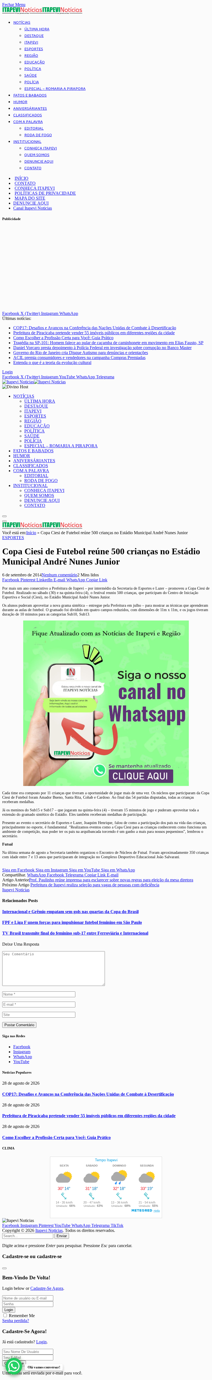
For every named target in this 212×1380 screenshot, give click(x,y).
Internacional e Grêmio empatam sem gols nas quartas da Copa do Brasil (70, 911)
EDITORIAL (34, 128)
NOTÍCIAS (21, 22)
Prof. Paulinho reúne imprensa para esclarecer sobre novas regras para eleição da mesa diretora (111, 880)
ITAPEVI (31, 42)
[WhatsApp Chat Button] (14, 1366)
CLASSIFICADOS (27, 115)
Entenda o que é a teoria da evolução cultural (52, 362)
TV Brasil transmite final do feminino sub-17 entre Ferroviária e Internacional (75, 933)
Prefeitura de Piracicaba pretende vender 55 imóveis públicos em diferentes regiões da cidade (94, 332)
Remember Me (22, 1315)
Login (8, 1310)
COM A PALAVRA (28, 122)
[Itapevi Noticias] (34, 381)
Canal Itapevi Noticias (32, 208)
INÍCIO (21, 178)
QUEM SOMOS (36, 155)
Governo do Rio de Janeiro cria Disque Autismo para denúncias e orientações (80, 352)
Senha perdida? (15, 1320)
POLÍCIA (31, 82)
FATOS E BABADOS (30, 95)
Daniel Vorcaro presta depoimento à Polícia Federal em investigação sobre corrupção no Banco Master (102, 347)
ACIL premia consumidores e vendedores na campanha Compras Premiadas (79, 357)
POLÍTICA (32, 69)
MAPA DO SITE (30, 198)
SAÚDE (30, 75)
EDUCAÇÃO (34, 62)
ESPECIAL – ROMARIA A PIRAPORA (55, 88)
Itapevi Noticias (16, 889)
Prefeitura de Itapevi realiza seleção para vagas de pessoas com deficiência (94, 884)
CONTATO (32, 168)
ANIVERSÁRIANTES (30, 108)
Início (31, 532)
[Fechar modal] (4, 1268)
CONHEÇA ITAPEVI (40, 148)
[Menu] (4, 516)
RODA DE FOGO (38, 135)
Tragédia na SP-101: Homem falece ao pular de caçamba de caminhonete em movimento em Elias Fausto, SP (108, 342)
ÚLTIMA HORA (36, 29)
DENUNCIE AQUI (38, 161)
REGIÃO (31, 55)
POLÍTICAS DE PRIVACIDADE (45, 193)
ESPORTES (33, 49)
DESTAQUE (34, 36)
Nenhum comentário (59, 575)
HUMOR (20, 102)
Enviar (62, 1236)
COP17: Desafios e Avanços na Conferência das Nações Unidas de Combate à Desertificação (94, 327)
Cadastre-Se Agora (46, 1288)
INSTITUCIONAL (27, 141)
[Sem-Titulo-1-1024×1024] (106, 785)
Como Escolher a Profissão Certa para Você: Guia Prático (63, 337)
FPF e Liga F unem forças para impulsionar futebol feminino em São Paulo (72, 922)
